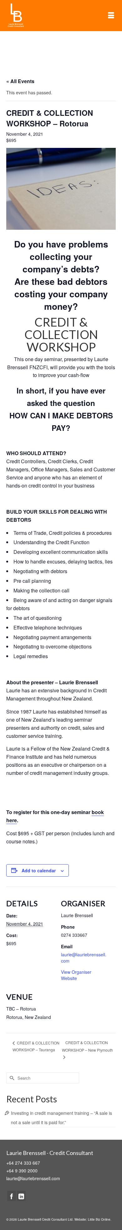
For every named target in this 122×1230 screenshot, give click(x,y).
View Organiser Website (76, 975)
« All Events (20, 81)
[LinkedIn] (21, 1196)
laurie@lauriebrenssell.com (33, 1178)
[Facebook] (11, 1196)
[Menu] (111, 15)
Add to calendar (39, 870)
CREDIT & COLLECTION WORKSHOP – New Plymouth (87, 1046)
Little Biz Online (99, 1219)
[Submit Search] (11, 1077)
